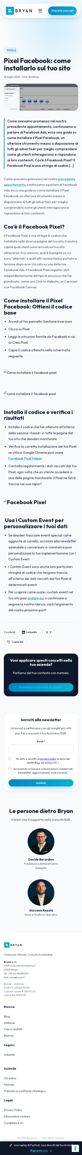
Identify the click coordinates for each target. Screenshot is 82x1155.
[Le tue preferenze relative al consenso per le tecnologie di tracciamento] (75, 1148)
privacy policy (48, 759)
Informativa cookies (17, 1116)
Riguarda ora (38, 1150)
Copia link (17, 641)
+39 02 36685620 (18, 973)
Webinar (9, 1023)
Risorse (9, 1035)
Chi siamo (10, 1078)
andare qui (35, 598)
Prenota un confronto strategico (41, 687)
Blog (7, 1016)
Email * (41, 741)
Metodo (9, 1084)
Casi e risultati (13, 1029)
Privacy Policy (13, 1110)
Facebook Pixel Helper (25, 458)
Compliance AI (13, 1123)
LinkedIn (32, 632)
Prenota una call (62, 10)
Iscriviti (41, 782)
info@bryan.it (17, 977)
